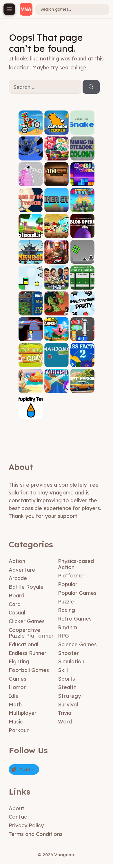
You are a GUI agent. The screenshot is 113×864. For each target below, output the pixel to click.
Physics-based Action (76, 564)
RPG (63, 635)
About (16, 808)
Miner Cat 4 (56, 208)
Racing (66, 610)
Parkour (19, 730)
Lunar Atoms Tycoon (30, 204)
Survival (68, 704)
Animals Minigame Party (82, 307)
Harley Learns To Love (56, 152)
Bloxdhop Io (30, 231)
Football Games (29, 670)
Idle (14, 696)
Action (17, 561)
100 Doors (56, 182)
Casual (17, 612)
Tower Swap (30, 309)
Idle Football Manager (82, 281)
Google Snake (82, 128)
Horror (17, 687)
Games (17, 678)
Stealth (67, 687)
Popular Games (77, 593)
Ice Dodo (30, 337)
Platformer (71, 575)
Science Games (77, 644)
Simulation (71, 661)
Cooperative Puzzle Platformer (31, 633)
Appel (30, 285)
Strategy (69, 696)
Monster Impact (56, 309)
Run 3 (30, 156)
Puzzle (66, 601)
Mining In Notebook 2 (82, 154)
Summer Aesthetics (30, 386)
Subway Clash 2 (56, 257)
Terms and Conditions (36, 834)
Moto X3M (30, 130)
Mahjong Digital (56, 361)
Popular (67, 584)
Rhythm (67, 627)
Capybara (56, 130)
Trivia (64, 713)
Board (16, 595)
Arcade (18, 578)
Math (15, 704)
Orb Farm (30, 182)
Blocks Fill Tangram (82, 180)
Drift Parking (82, 386)
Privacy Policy (26, 825)
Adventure (22, 569)
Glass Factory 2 (82, 361)
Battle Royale (26, 587)
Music (16, 721)
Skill (63, 670)
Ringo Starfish (56, 335)
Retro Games (75, 618)
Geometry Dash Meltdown (82, 255)
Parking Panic (82, 335)
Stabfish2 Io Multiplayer (56, 385)
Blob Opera (82, 233)
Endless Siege (82, 206)
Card (15, 604)
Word (65, 721)
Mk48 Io (30, 259)
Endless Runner (27, 653)
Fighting (19, 661)
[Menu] (9, 9)
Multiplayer (23, 713)
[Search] (91, 87)
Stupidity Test (30, 412)
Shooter (68, 653)
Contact (19, 816)
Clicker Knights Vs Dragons (56, 230)
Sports (66, 678)
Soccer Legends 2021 (56, 281)
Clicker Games (27, 621)
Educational (23, 644)
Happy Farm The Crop (30, 359)
